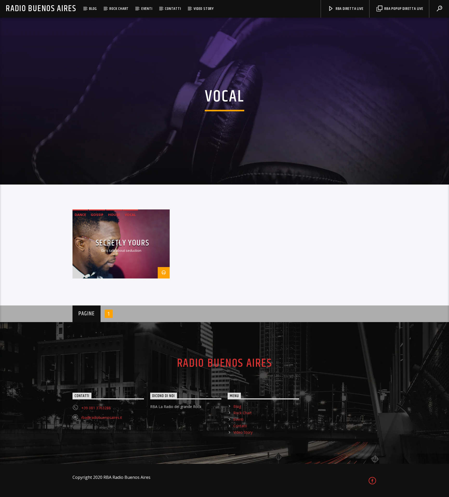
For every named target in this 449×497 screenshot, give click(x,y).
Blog (93, 8)
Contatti (173, 8)
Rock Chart (119, 8)
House (114, 214)
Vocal (130, 214)
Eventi (147, 8)
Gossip (97, 214)
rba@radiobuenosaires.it (101, 417)
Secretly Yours (122, 243)
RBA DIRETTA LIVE (349, 8)
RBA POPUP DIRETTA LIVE (403, 8)
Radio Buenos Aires (41, 8)
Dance (80, 214)
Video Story (204, 8)
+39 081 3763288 (96, 407)
